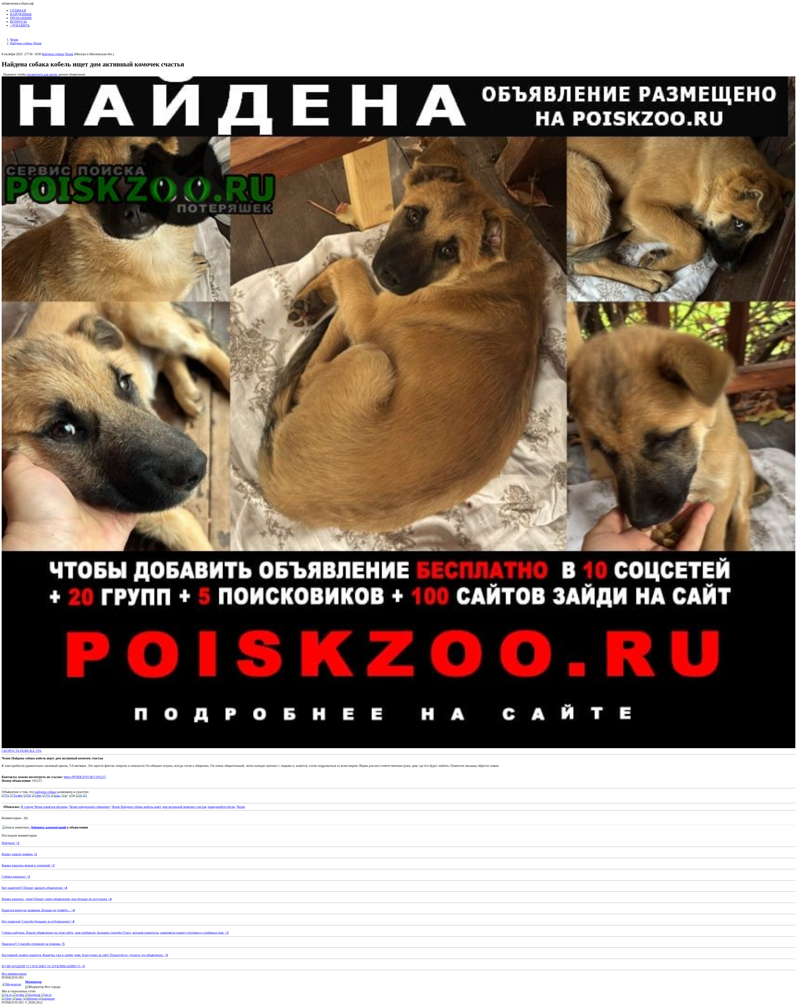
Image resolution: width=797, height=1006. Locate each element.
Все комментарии (14, 973)
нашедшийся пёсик (221, 807)
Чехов (241, 807)
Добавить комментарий (48, 827)
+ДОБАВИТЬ (20, 25)
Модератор (33, 982)
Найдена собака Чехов (57, 54)
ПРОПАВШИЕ (21, 18)
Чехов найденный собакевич (89, 807)
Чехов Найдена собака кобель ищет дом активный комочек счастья (158, 807)
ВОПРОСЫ (18, 21)
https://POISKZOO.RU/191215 (85, 777)
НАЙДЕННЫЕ (21, 14)
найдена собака (45, 792)
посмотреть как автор (42, 74)
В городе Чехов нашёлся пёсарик (44, 807)
